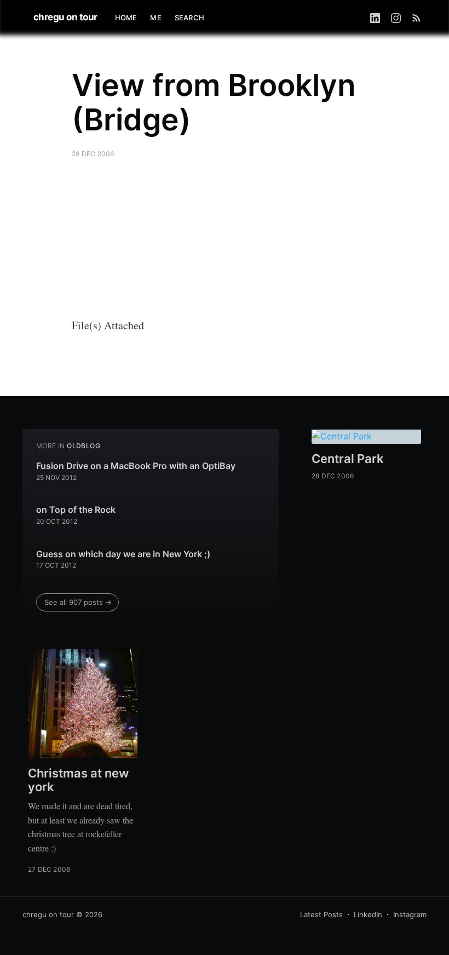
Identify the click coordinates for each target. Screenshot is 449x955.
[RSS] (416, 17)
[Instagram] (395, 17)
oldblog (83, 446)
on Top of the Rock (76, 509)
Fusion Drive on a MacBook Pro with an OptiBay (135, 465)
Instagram (410, 914)
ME (155, 17)
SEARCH (189, 17)
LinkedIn (368, 914)
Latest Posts (321, 914)
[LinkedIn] (375, 17)
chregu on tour (65, 17)
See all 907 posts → (78, 602)
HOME (126, 17)
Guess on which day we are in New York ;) (123, 553)
